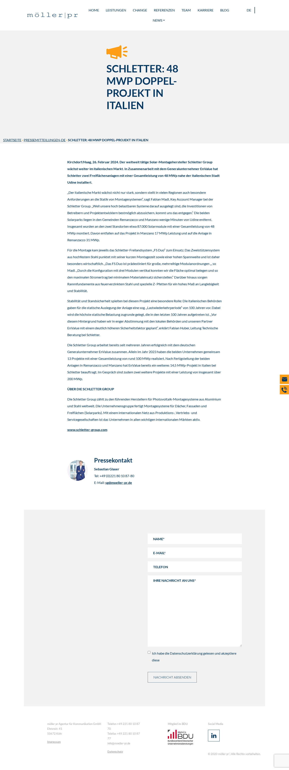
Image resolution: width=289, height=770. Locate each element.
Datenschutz (115, 751)
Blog (224, 10)
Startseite (12, 140)
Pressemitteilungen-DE (45, 140)
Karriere (205, 10)
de (249, 10)
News (157, 20)
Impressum (54, 742)
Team (186, 10)
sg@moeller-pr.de (118, 483)
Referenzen (164, 10)
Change (140, 10)
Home (94, 10)
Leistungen (116, 10)
